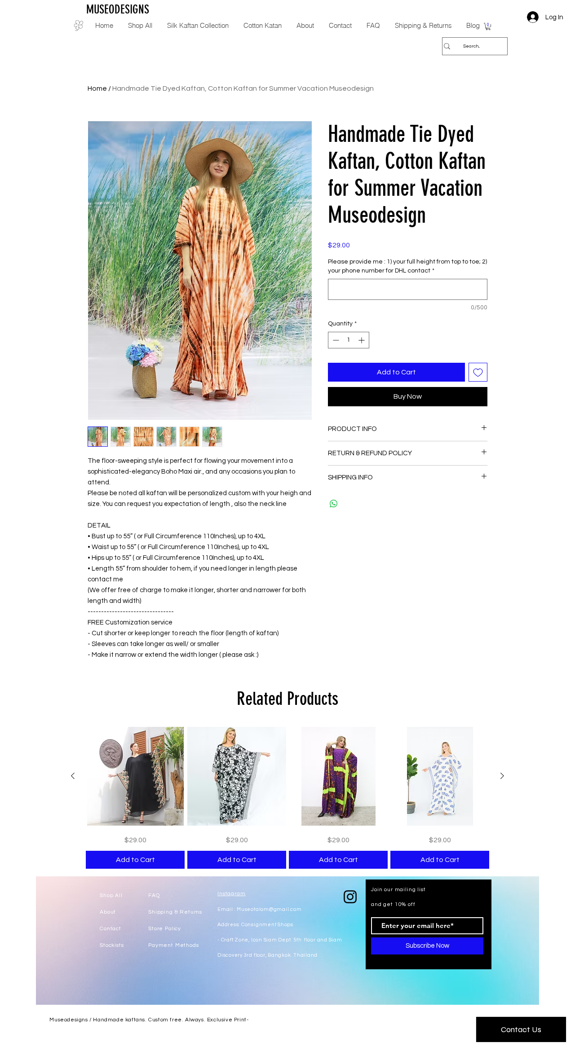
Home (97, 88)
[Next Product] (502, 775)
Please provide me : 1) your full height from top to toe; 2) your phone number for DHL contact (407, 266)
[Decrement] (335, 340)
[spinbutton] (349, 340)
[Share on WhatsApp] (333, 503)
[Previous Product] (72, 775)
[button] (488, 26)
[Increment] (362, 340)
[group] (287, 797)
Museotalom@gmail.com (269, 909)
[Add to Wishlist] (478, 372)
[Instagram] (350, 897)
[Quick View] (135, 776)
